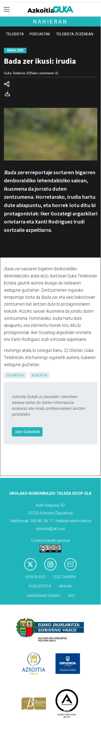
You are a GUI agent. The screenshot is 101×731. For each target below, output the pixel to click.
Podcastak (40, 34)
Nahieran (50, 21)
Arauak (65, 586)
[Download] (9, 94)
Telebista (15, 34)
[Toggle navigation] (6, 9)
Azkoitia (39, 375)
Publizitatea (40, 586)
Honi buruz (35, 577)
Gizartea (14, 375)
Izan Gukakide (27, 431)
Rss (71, 596)
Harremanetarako (43, 596)
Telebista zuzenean (74, 34)
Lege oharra (64, 577)
